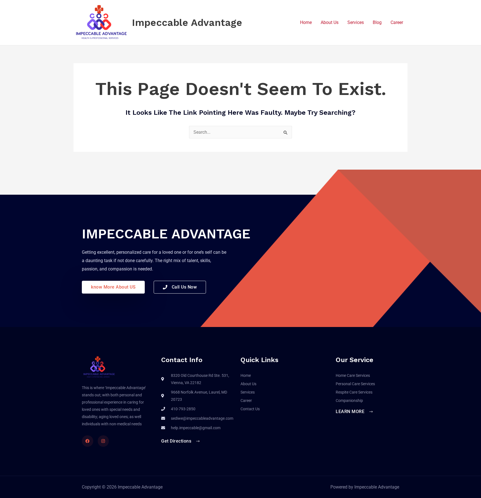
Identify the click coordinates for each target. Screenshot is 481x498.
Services (355, 22)
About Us (329, 22)
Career (397, 22)
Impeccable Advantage (187, 22)
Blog (377, 22)
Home (306, 22)
